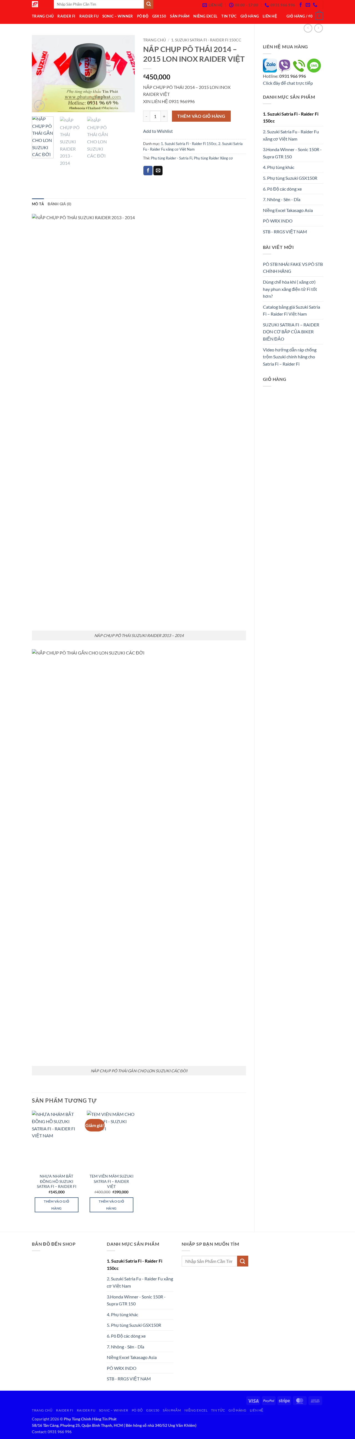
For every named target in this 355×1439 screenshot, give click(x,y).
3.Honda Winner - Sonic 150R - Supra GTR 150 (292, 153)
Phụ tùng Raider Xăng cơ (213, 158)
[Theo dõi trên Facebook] (300, 5)
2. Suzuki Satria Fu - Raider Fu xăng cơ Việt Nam (291, 135)
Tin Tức (229, 16)
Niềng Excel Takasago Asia (288, 210)
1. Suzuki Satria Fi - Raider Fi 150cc (290, 117)
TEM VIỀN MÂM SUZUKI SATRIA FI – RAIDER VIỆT (111, 1181)
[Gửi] (242, 1261)
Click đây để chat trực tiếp (288, 83)
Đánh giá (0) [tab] (59, 204)
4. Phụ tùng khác (278, 167)
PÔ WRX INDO (278, 220)
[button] (304, 16)
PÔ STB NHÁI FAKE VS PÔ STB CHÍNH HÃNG (293, 267)
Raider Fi (66, 16)
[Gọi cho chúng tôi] (315, 5)
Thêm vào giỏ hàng (201, 116)
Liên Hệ (270, 16)
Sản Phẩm (179, 16)
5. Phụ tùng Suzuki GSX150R (290, 178)
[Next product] (308, 28)
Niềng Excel (205, 16)
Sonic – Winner (117, 16)
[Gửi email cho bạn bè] (158, 170)
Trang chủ (154, 40)
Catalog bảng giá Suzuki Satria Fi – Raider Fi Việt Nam (291, 310)
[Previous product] (318, 28)
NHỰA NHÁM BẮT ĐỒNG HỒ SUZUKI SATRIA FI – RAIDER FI (56, 1181)
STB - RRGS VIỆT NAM (285, 231)
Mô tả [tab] (38, 204)
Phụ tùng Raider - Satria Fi (171, 158)
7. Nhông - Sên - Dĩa (281, 199)
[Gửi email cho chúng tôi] (308, 5)
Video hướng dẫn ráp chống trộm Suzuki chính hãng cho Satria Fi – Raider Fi (289, 356)
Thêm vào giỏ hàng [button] (56, 1205)
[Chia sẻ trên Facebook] (148, 170)
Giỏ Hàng (249, 16)
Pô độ (142, 16)
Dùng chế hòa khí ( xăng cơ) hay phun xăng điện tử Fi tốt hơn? (290, 289)
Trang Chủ (43, 16)
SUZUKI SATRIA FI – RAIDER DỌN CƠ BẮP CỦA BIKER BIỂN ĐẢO (291, 331)
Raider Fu (88, 16)
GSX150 (159, 16)
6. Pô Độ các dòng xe (282, 188)
